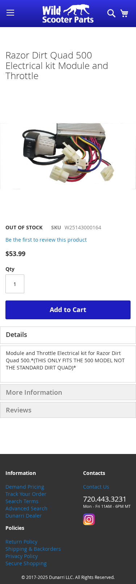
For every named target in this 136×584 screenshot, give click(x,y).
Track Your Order (25, 493)
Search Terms (21, 501)
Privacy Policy (21, 556)
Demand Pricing (24, 486)
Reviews (19, 410)
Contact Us (96, 486)
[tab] (68, 335)
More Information (34, 392)
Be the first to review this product (46, 239)
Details (16, 334)
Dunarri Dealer (23, 515)
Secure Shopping (26, 563)
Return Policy (21, 541)
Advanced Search (26, 508)
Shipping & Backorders (33, 548)
